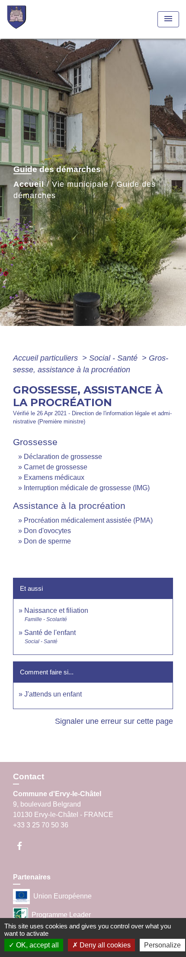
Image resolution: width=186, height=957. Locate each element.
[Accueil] (39, 19)
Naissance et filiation (56, 610)
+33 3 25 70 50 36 (40, 825)
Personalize (162, 945)
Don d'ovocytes (47, 530)
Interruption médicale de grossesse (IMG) (87, 488)
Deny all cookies (104, 945)
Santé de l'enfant (50, 632)
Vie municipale (80, 184)
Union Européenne (62, 895)
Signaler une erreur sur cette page (114, 721)
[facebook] (23, 846)
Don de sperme (47, 541)
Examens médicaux (54, 477)
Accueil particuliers (46, 358)
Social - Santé (114, 358)
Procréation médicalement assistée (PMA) (88, 520)
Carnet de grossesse (55, 467)
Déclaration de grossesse (63, 456)
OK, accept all (36, 945)
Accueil (28, 184)
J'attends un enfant (53, 694)
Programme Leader (61, 914)
